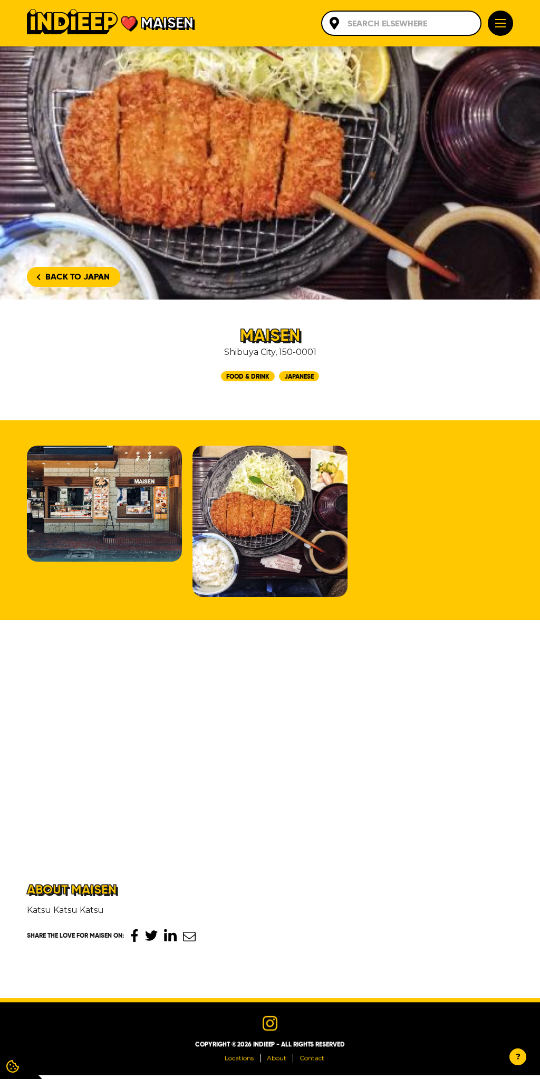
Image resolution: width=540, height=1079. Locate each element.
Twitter (151, 935)
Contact (312, 1058)
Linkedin (170, 935)
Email (189, 936)
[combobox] (401, 23)
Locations (239, 1058)
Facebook (134, 935)
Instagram (270, 1023)
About (276, 1058)
